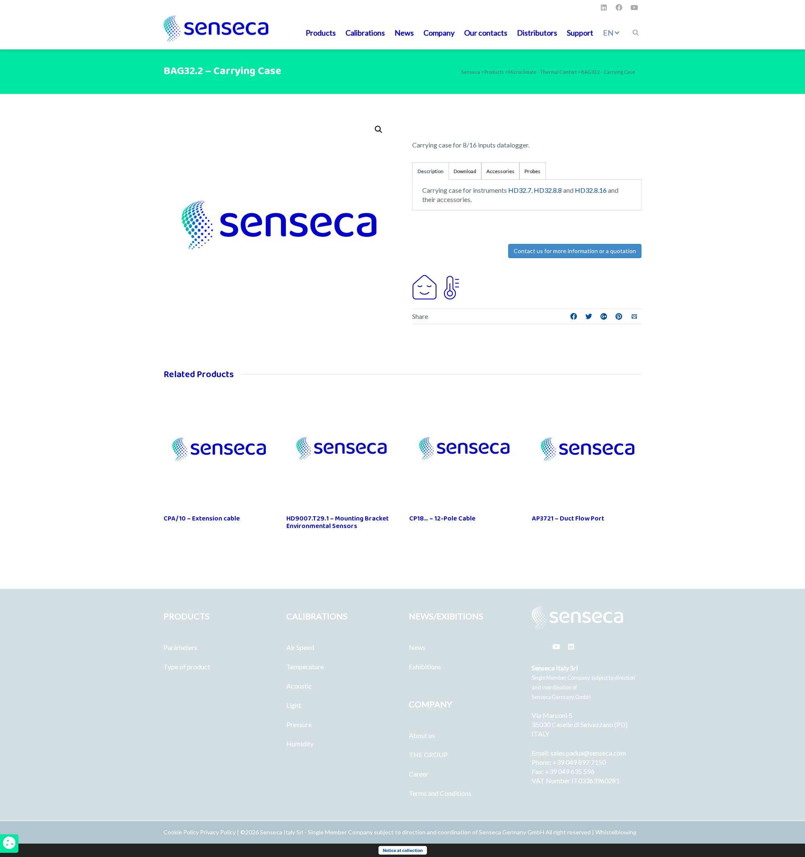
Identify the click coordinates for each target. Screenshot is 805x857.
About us (422, 735)
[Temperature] (449, 286)
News (404, 32)
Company (438, 32)
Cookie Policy (182, 832)
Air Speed (300, 647)
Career (418, 774)
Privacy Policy (218, 832)
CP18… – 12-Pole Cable (442, 518)
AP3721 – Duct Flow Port (568, 518)
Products (321, 32)
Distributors (537, 32)
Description (431, 171)
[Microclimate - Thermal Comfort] (424, 286)
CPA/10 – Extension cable (202, 518)
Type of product (187, 667)
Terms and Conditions (440, 793)
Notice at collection (403, 850)
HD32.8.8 (548, 190)
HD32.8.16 (591, 190)
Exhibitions (425, 667)
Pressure (299, 724)
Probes (532, 171)
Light (293, 705)
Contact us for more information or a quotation (575, 250)
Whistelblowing (615, 832)
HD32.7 (519, 190)
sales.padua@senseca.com (588, 753)
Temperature (305, 667)
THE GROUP (428, 755)
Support (580, 32)
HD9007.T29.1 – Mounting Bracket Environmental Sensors (337, 522)
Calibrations (365, 32)
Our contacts (485, 32)
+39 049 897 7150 (579, 762)
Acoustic (299, 686)
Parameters (180, 647)
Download (465, 171)
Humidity (300, 744)
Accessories (500, 171)
